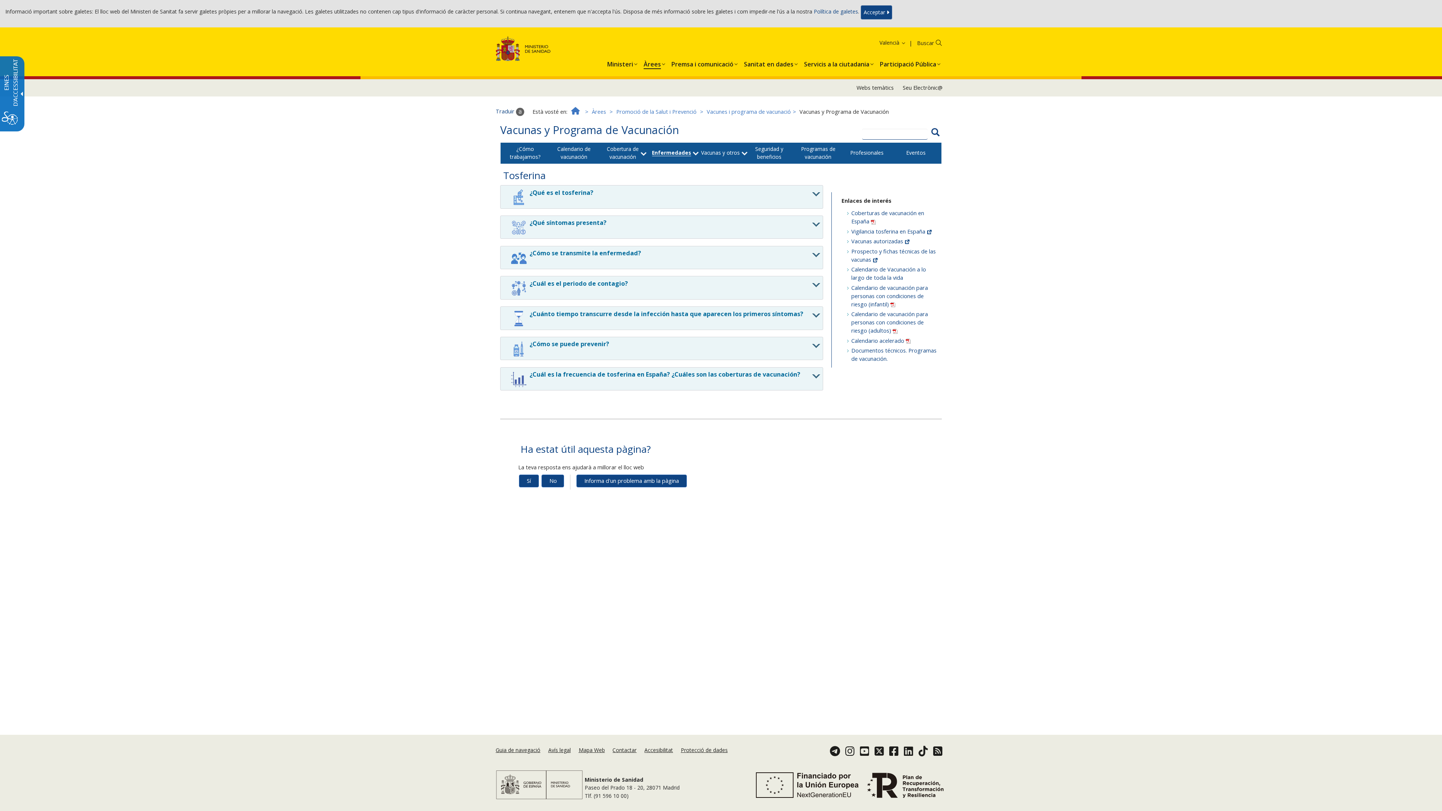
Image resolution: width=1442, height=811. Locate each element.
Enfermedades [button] (671, 152)
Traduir (506, 111)
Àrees (599, 111)
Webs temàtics (875, 87)
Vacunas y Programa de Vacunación (589, 129)
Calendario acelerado (878, 340)
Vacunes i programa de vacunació (749, 111)
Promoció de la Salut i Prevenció (656, 111)
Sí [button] (529, 480)
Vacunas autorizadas (878, 241)
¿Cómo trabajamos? (525, 152)
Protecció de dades (704, 750)
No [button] (553, 480)
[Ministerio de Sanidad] (523, 50)
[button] (880, 43)
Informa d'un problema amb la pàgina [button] (631, 480)
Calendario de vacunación (574, 152)
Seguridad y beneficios (769, 152)
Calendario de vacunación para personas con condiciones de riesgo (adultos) (889, 322)
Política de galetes (836, 11)
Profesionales (867, 152)
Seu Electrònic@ (923, 87)
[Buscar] (935, 133)
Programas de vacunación (818, 152)
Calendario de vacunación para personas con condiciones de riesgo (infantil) (889, 296)
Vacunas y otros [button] (720, 152)
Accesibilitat (658, 750)
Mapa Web (592, 750)
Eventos (916, 152)
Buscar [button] (925, 43)
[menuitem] (620, 63)
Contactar (624, 750)
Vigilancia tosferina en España (889, 231)
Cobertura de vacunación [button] (623, 152)
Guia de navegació (518, 750)
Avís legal (559, 750)
